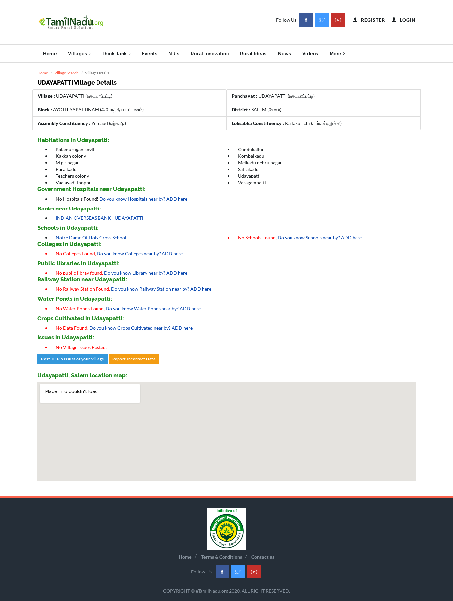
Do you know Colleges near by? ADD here (140, 253)
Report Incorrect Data (134, 358)
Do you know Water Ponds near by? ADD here (153, 308)
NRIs (173, 53)
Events (149, 53)
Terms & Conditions (221, 557)
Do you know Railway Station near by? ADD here (161, 289)
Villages (77, 53)
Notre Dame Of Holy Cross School (91, 237)
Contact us (262, 557)
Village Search (66, 72)
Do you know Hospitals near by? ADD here (143, 199)
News (284, 53)
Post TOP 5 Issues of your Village (72, 358)
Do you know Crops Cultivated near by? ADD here (141, 328)
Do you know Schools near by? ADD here (320, 237)
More (335, 53)
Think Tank (114, 53)
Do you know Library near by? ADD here (145, 273)
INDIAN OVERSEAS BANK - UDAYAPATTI (99, 218)
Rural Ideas (253, 53)
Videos (310, 53)
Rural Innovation (210, 53)
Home (50, 53)
